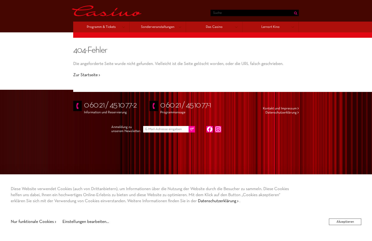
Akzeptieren (345, 221)
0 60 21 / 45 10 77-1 (185, 105)
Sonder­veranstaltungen (157, 26)
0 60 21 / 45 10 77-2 (110, 105)
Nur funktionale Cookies (32, 222)
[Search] (295, 13)
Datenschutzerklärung (281, 112)
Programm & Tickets (101, 26)
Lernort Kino (270, 26)
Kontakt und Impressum (280, 108)
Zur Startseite (85, 75)
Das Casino (214, 26)
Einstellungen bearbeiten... (85, 222)
